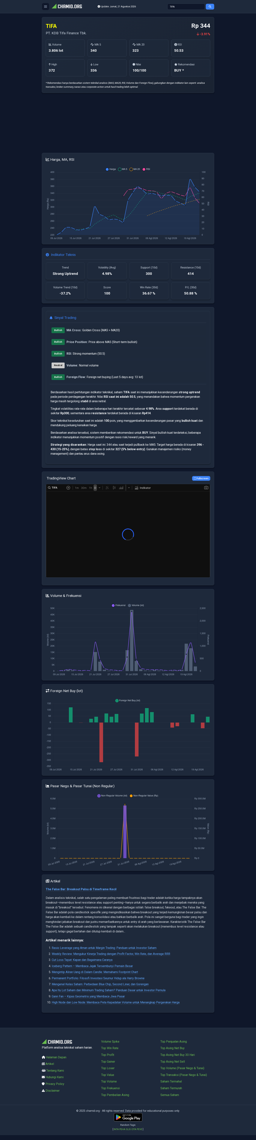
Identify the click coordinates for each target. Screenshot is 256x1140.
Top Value (107, 1075)
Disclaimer (53, 1090)
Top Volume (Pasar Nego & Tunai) (182, 1068)
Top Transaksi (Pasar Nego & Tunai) (183, 1075)
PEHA (122, 1129)
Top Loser (108, 1068)
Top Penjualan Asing (173, 1041)
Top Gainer (108, 1061)
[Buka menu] (45, 6)
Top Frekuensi (110, 1088)
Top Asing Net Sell (172, 1061)
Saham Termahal (171, 1081)
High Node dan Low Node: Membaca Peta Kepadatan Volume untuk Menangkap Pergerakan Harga (116, 1002)
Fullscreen (202, 478)
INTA (116, 1129)
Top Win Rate (109, 1048)
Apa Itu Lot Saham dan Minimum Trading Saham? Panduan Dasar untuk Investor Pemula (108, 990)
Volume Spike (110, 1041)
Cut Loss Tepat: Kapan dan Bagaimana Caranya (82, 960)
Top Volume (109, 1081)
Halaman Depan (56, 1057)
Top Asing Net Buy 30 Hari (177, 1055)
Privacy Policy (55, 1084)
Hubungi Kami (55, 1077)
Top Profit (107, 1055)
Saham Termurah (171, 1088)
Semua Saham (169, 1095)
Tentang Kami (55, 1070)
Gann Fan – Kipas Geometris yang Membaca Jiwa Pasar (88, 996)
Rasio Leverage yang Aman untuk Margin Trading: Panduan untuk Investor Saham (104, 948)
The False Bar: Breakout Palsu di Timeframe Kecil (81, 889)
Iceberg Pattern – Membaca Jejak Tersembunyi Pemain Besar (92, 966)
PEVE (139, 1129)
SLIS (128, 1129)
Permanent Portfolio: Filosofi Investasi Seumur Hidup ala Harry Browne (98, 978)
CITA (133, 1129)
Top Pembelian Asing (115, 1095)
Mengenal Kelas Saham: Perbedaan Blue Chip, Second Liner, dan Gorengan (100, 984)
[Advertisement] (128, 123)
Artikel (50, 1064)
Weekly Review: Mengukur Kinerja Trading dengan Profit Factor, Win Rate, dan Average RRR (111, 954)
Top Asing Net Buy (172, 1048)
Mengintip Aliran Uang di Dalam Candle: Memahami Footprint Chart (95, 972)
